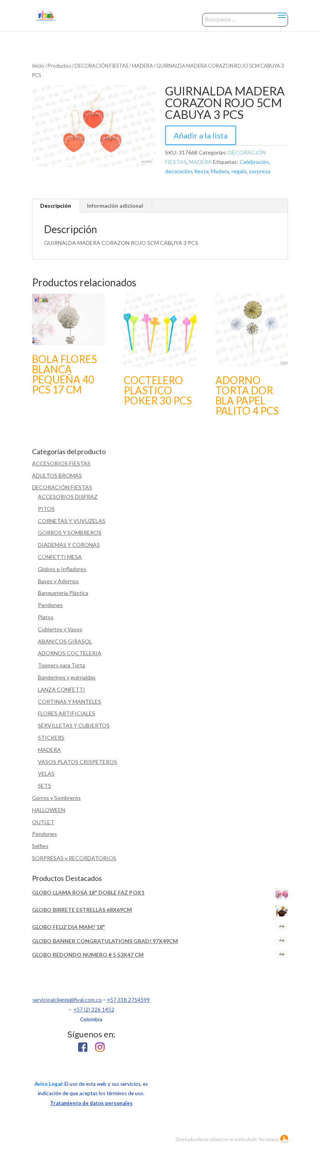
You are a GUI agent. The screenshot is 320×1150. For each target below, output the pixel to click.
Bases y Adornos (58, 581)
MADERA (142, 66)
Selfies (40, 846)
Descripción (55, 205)
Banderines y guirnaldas (67, 677)
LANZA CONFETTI (61, 689)
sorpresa (259, 171)
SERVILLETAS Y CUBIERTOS (74, 725)
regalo (239, 171)
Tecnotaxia (268, 1139)
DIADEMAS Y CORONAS (69, 544)
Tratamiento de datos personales (91, 1103)
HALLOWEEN (48, 810)
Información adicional (115, 205)
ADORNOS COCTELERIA (69, 653)
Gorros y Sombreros (56, 797)
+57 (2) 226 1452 (93, 1009)
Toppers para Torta (61, 665)
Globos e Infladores (62, 569)
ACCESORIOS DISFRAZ (68, 496)
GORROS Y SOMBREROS (69, 532)
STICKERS (51, 737)
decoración (178, 171)
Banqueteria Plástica (63, 592)
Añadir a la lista (201, 135)
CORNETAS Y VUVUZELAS (71, 521)
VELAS (46, 773)
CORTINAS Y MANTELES (69, 701)
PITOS (46, 508)
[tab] (56, 205)
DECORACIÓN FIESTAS (101, 66)
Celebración (254, 161)
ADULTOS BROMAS (57, 475)
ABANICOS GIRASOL (65, 641)
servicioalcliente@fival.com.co (67, 1000)
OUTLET (43, 822)
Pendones (50, 605)
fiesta (201, 171)
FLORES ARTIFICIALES (66, 713)
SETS (44, 785)
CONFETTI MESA (60, 556)
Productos (59, 66)
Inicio (38, 66)
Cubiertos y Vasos (60, 629)
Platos (45, 617)
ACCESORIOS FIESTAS (61, 463)
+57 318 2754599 (128, 1000)
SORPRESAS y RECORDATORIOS (74, 858)
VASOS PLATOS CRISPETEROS (77, 761)
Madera (220, 171)
